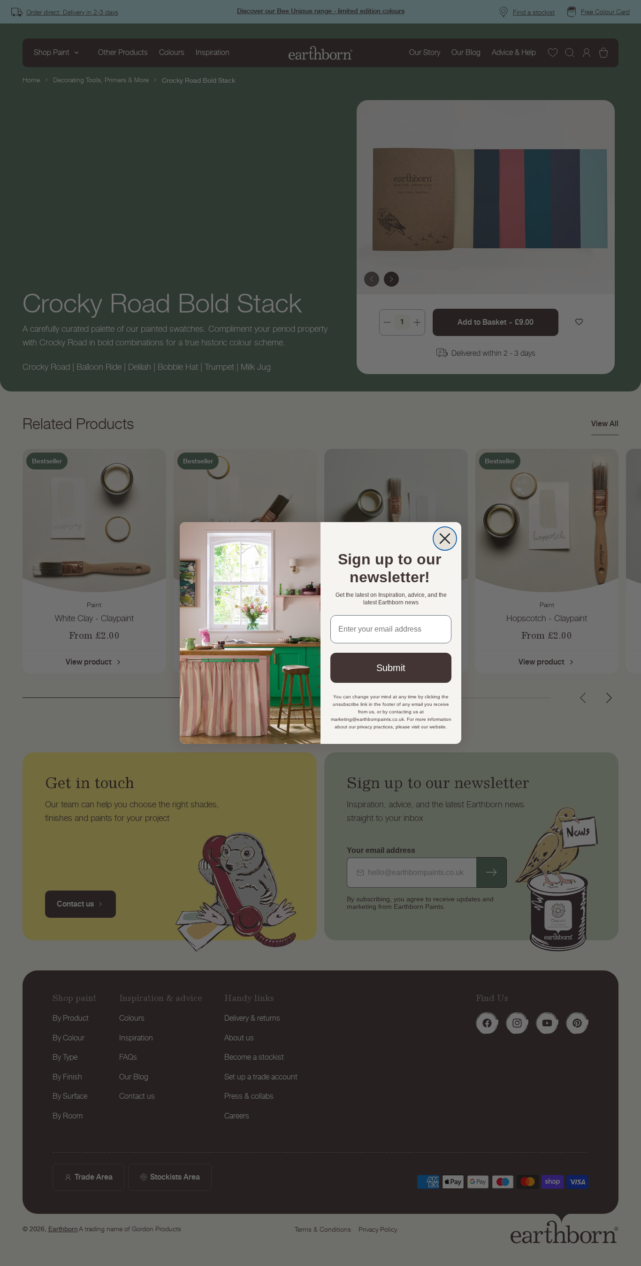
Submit (390, 668)
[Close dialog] (445, 538)
